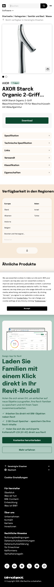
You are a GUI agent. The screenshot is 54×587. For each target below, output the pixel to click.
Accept (27, 308)
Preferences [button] (40, 301)
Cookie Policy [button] (22, 298)
